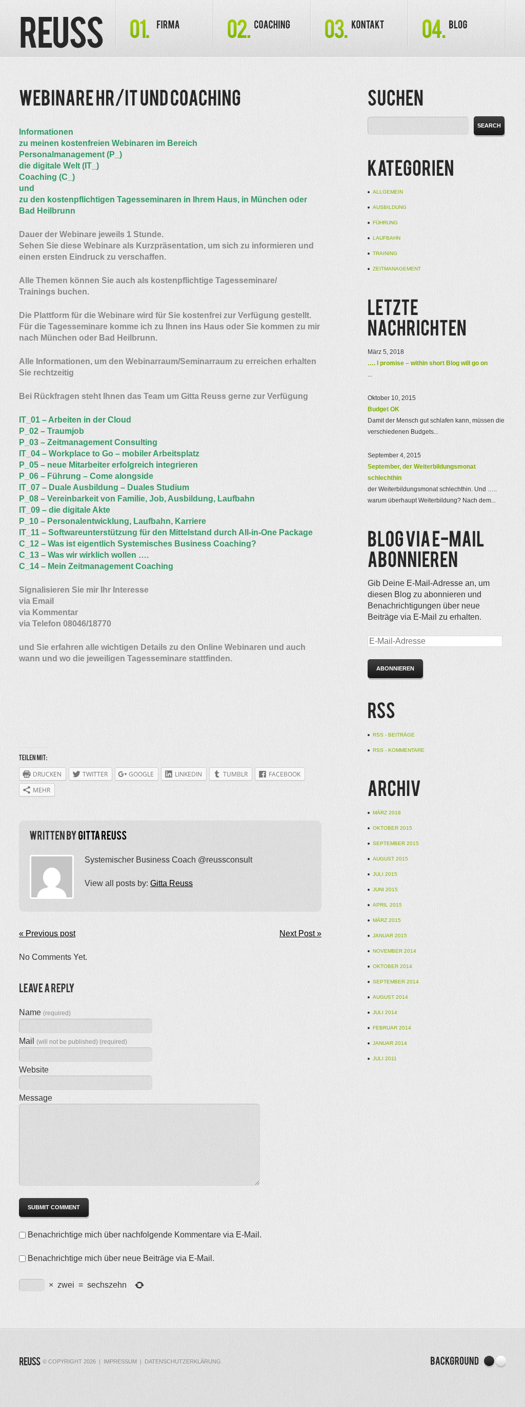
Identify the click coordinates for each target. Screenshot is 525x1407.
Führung (385, 222)
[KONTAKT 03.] (359, 23)
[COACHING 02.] (262, 23)
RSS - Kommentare (399, 750)
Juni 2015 (385, 889)
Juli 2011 (385, 1058)
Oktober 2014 (392, 966)
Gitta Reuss (171, 883)
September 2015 (396, 843)
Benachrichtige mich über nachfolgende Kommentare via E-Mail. (144, 1234)
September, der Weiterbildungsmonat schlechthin (422, 472)
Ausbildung (390, 207)
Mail (73, 1041)
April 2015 (387, 905)
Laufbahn (386, 238)
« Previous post (47, 933)
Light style (500, 1362)
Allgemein (388, 192)
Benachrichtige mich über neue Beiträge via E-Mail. (121, 1258)
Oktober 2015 (392, 828)
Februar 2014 (392, 1028)
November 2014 (394, 951)
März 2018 (387, 812)
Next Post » (300, 933)
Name (45, 1012)
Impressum (120, 1361)
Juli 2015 (385, 874)
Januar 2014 (390, 1043)
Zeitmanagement (397, 268)
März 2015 (387, 920)
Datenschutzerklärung (183, 1361)
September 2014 (396, 981)
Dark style (489, 1362)
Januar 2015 (390, 935)
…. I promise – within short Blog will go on (428, 363)
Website (34, 1069)
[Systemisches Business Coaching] (61, 34)
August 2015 (390, 859)
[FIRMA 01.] (164, 23)
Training (385, 253)
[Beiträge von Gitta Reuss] (102, 836)
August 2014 (390, 997)
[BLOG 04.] (457, 23)
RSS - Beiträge (394, 735)
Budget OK (383, 409)
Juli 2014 (385, 1012)
